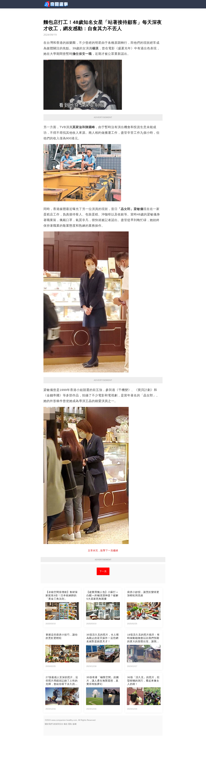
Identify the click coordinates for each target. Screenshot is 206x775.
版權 (75, 724)
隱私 (70, 724)
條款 (66, 724)
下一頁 (103, 571)
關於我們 (49, 724)
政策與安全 (58, 724)
